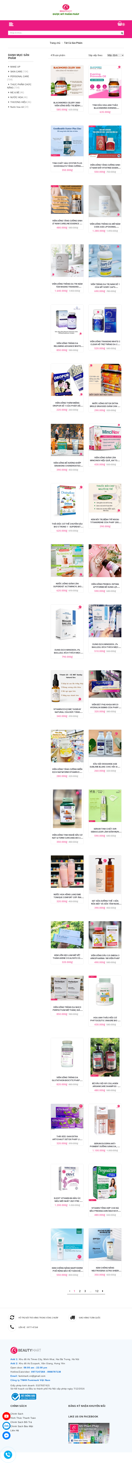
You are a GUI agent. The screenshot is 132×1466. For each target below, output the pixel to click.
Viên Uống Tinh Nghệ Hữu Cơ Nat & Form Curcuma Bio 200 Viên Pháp (67, 838)
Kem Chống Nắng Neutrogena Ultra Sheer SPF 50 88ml (105, 1271)
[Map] (6, 1416)
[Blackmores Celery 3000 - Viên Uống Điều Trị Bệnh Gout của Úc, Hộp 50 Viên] (67, 80)
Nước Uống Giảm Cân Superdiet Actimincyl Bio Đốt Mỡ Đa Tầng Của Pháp (67, 586)
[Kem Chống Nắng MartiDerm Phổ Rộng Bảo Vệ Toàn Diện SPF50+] (67, 1244)
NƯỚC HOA (16, 97)
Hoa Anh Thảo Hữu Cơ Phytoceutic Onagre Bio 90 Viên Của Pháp (105, 1020)
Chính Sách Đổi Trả (21, 1422)
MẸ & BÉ (14, 92)
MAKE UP (15, 66)
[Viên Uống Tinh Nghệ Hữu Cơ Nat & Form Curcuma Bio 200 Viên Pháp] (67, 809)
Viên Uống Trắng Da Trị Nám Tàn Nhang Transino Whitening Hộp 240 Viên (67, 287)
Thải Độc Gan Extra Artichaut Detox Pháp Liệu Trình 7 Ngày (67, 1139)
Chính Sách (16, 1413)
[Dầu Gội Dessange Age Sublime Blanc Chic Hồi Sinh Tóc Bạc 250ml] (105, 743)
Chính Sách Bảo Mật (21, 1426)
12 (97, 1291)
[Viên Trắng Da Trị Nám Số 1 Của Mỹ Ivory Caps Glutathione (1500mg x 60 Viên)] (105, 260)
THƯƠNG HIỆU (18, 102)
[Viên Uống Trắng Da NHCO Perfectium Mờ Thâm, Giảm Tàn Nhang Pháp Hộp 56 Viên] (67, 988)
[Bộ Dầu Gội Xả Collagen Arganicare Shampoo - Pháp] (105, 1057)
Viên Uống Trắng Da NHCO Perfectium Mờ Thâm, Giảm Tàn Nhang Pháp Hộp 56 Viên (67, 1010)
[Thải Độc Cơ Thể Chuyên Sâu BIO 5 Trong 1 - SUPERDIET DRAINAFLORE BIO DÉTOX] (67, 500)
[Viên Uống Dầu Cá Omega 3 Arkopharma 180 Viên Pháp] (105, 935)
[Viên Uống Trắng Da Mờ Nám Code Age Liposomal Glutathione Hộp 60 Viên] (105, 201)
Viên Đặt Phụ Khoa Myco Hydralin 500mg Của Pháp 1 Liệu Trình (105, 707)
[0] (120, 24)
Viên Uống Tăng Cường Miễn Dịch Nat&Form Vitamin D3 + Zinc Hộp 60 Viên (67, 772)
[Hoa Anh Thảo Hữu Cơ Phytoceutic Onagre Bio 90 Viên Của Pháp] (105, 993)
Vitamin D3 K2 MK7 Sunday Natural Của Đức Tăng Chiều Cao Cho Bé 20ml (67, 712)
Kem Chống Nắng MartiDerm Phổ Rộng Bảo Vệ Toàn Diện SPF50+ (67, 1271)
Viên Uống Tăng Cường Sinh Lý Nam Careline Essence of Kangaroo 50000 (67, 223)
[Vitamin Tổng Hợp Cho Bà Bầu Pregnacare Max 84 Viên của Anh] (105, 1182)
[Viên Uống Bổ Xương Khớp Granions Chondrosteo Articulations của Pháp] (67, 440)
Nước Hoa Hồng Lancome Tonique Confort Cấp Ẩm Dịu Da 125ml (67, 897)
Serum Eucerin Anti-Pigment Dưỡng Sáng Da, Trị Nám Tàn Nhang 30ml (105, 1146)
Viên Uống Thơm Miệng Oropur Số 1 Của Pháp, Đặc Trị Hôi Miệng (67, 406)
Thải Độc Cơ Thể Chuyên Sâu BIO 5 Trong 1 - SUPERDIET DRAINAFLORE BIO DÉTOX (67, 527)
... (91, 1291)
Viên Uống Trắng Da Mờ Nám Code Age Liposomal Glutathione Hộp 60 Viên (105, 227)
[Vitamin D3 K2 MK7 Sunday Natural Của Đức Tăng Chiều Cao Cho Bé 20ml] (67, 686)
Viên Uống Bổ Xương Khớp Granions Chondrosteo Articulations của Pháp (67, 466)
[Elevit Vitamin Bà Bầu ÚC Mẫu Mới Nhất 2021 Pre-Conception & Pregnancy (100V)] (67, 1177)
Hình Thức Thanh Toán (23, 1418)
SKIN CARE (16, 71)
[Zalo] (6, 1426)
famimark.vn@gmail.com (32, 1376)
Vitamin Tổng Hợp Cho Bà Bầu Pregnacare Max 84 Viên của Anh (105, 1211)
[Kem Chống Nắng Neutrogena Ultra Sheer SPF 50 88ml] (105, 1244)
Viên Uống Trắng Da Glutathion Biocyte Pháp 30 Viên (67, 1080)
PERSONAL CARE (19, 76)
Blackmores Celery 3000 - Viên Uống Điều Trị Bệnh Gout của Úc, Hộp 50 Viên (67, 105)
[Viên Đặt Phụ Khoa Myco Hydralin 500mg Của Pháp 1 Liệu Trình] (105, 684)
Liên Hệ (14, 1430)
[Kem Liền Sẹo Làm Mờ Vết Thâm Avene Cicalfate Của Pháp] (67, 934)
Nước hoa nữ (17, 107)
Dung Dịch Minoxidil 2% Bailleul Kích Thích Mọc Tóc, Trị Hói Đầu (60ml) (105, 647)
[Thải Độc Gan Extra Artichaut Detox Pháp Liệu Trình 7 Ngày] (67, 1117)
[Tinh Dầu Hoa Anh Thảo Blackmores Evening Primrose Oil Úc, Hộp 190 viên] (105, 81)
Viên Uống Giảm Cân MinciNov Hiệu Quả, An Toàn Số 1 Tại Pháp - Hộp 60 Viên (105, 460)
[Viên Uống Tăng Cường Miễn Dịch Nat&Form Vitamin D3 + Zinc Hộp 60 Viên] (67, 746)
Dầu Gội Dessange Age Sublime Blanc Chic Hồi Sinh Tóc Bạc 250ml (105, 767)
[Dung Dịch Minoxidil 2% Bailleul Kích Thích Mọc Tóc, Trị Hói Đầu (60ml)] (105, 620)
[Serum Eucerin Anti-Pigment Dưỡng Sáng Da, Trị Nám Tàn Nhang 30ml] (105, 1120)
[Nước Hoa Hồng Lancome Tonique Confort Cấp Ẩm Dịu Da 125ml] (67, 871)
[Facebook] (6, 1435)
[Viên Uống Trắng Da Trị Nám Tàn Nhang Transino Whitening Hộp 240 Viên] (67, 260)
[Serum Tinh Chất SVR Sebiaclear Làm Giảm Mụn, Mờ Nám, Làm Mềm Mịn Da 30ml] (105, 806)
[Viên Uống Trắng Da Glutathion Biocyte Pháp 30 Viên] (67, 1054)
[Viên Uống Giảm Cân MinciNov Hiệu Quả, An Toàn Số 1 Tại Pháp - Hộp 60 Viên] (105, 437)
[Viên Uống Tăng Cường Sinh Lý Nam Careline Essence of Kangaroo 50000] (67, 199)
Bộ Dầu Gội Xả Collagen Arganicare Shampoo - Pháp (105, 1086)
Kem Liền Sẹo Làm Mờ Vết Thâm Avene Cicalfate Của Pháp (67, 958)
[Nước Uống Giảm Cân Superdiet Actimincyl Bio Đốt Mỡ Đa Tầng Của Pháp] (67, 560)
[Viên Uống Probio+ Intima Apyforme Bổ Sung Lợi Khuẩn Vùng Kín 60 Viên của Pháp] (105, 560)
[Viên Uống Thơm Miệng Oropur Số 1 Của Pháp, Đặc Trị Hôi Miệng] (67, 380)
